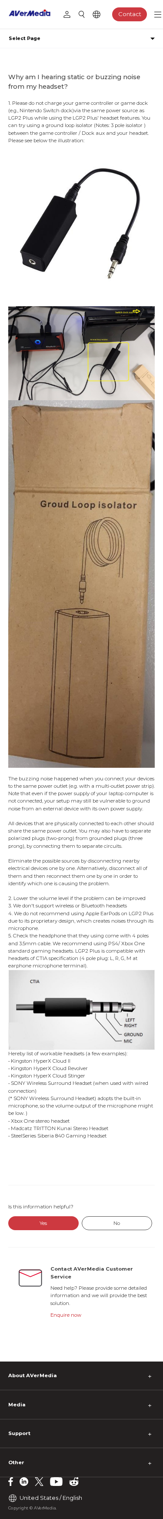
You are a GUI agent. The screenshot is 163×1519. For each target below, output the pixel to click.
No (116, 1223)
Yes (43, 1223)
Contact (129, 13)
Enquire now (65, 1315)
